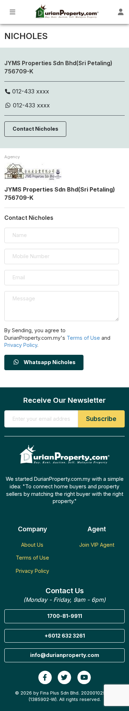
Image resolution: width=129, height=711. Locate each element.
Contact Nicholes (35, 129)
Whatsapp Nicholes (49, 362)
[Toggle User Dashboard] (121, 12)
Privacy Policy (20, 345)
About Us (32, 545)
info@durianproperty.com (64, 655)
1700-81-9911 (64, 616)
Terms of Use (83, 338)
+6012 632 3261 (64, 636)
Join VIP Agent (96, 545)
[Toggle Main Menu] (12, 12)
